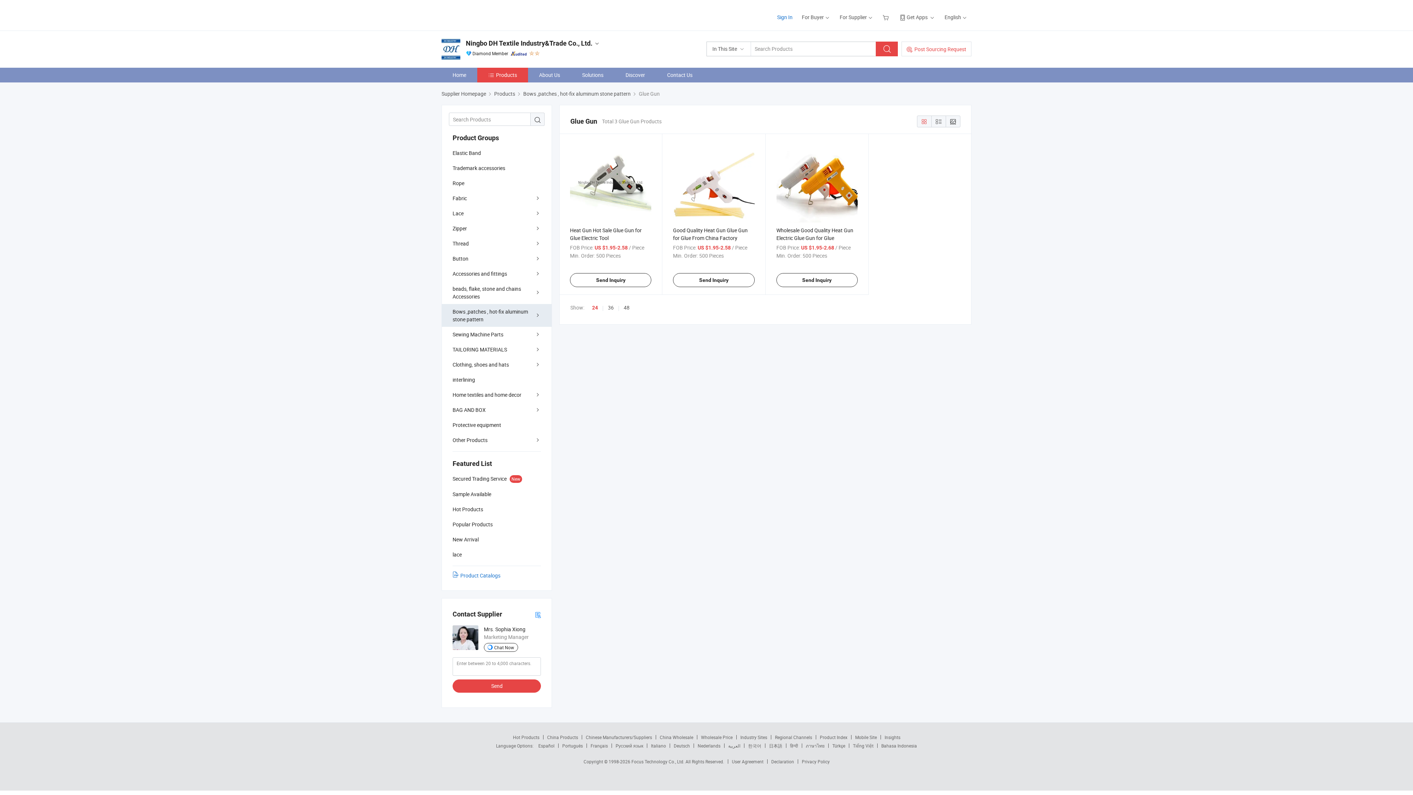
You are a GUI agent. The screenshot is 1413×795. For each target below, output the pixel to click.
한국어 (754, 746)
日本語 (775, 746)
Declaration (782, 761)
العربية (734, 746)
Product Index (833, 737)
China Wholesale (676, 737)
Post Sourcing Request (940, 49)
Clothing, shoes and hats (481, 364)
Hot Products (526, 737)
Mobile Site (866, 737)
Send (497, 685)
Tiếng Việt (863, 746)
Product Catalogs (480, 575)
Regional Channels (793, 737)
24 (595, 308)
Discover (635, 74)
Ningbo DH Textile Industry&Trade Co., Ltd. (529, 43)
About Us (549, 74)
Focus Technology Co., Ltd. (658, 761)
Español (546, 746)
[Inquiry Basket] (886, 17)
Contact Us (680, 74)
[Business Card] (538, 614)
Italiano (658, 746)
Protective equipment (477, 424)
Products (506, 74)
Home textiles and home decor (487, 394)
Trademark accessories (479, 168)
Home (459, 74)
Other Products (470, 440)
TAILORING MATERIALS (480, 349)
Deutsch (682, 746)
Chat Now (504, 647)
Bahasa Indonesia (899, 746)
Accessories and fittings (480, 273)
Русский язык (629, 746)
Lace (458, 213)
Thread (461, 243)
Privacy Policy (816, 761)
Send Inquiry (611, 280)
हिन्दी (794, 746)
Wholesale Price (717, 737)
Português (572, 746)
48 (627, 307)
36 (611, 307)
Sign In (785, 17)
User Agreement (748, 761)
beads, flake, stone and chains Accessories (487, 292)
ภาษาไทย (815, 746)
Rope (458, 183)
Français (599, 746)
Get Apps (917, 17)
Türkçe (838, 746)
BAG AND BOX (469, 409)
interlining (464, 379)
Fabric (460, 198)
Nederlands (709, 746)
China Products (562, 737)
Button (460, 258)
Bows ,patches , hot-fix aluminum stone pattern (490, 315)
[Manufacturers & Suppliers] (489, 14)
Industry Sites (753, 737)
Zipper (460, 228)
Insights (892, 737)
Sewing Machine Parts (478, 334)
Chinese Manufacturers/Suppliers (619, 737)
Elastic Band (467, 152)
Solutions (592, 74)
